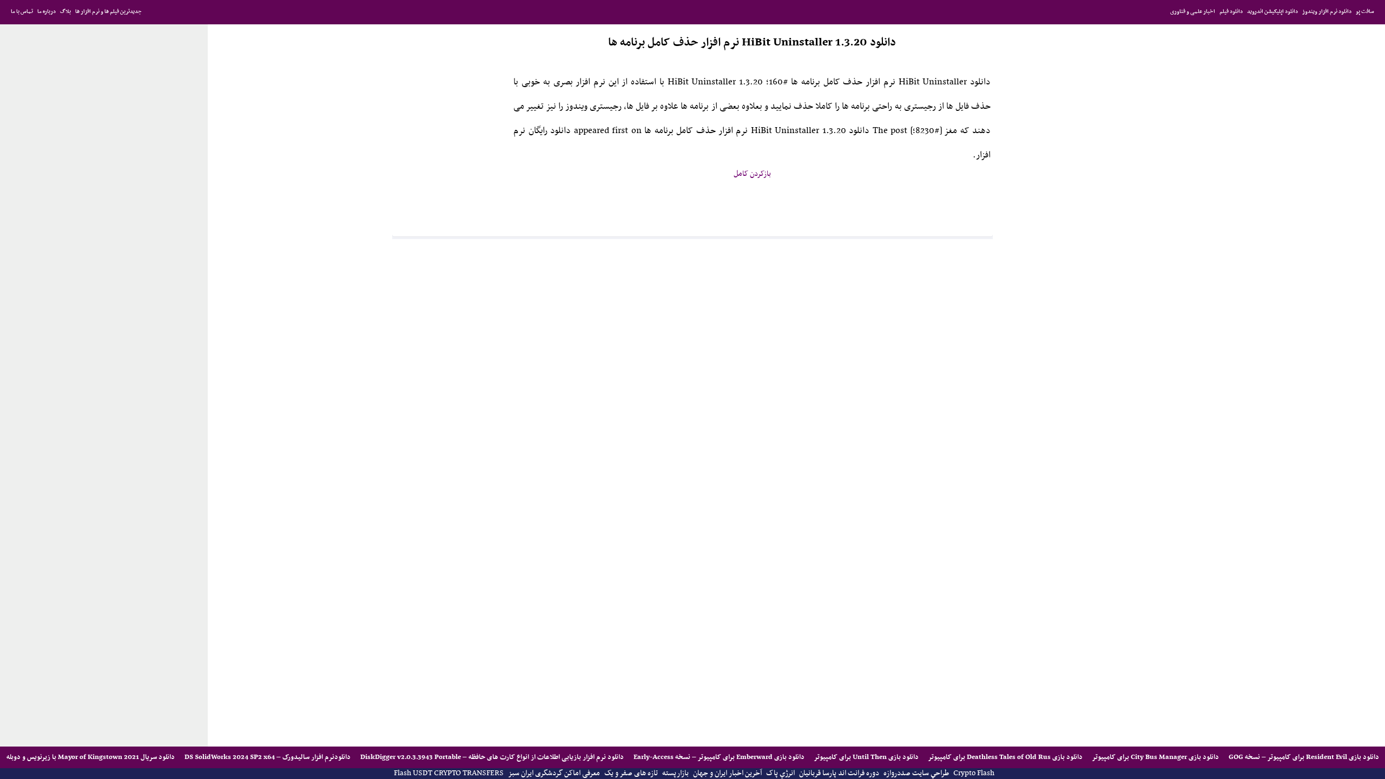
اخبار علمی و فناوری (1192, 11)
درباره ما (46, 11)
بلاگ (65, 11)
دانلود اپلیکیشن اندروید (1272, 11)
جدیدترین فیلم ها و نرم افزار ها (108, 11)
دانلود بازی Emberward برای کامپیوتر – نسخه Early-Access (718, 757)
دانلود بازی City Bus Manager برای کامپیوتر (1155, 757)
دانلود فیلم (1231, 11)
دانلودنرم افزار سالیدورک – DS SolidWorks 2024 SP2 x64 (267, 757)
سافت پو (1365, 11)
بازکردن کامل (752, 174)
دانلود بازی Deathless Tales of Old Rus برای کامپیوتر (1005, 757)
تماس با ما (22, 11)
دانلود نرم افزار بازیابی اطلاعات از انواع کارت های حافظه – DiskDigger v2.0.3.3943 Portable (491, 757)
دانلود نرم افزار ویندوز (1326, 11)
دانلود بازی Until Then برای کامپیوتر (866, 757)
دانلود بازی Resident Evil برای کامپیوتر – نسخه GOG (1303, 757)
